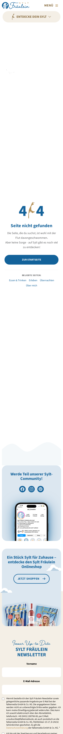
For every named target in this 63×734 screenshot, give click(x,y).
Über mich (31, 285)
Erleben (33, 280)
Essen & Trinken (17, 280)
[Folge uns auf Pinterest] (40, 489)
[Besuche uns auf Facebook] (22, 489)
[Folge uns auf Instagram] (31, 489)
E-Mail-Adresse (31, 681)
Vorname (31, 663)
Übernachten (47, 280)
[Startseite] (15, 5)
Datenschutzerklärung (17, 727)
